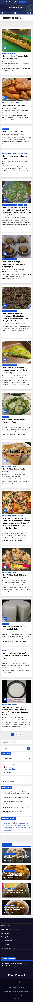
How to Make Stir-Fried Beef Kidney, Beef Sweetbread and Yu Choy (15, 655)
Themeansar (16, 984)
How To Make (6, 53)
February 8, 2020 (9, 474)
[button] (28, 13)
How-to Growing (18, 825)
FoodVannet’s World (7, 995)
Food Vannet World (8, 823)
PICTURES (12, 53)
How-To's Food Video (7, 963)
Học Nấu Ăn (5, 944)
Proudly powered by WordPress (11, 982)
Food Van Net (16, 7)
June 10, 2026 (8, 108)
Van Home (4, 952)
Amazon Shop (8, 830)
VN (15, 61)
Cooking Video (6, 153)
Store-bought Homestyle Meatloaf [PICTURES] (15, 891)
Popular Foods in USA (8, 948)
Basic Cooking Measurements (10, 929)
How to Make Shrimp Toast (13, 105)
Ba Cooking (16, 827)
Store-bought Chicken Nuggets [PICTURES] (16, 797)
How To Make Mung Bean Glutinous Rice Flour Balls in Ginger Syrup (13, 264)
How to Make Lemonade (12, 132)
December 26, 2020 (9, 375)
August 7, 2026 (10, 860)
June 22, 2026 (8, 61)
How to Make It (25, 827)
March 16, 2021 (8, 269)
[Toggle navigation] (15, 13)
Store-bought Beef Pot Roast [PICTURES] (15, 807)
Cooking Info (5, 933)
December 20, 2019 (9, 580)
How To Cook (14, 153)
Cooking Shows (20, 134)
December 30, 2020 (9, 323)
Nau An (9, 827)
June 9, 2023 (7, 161)
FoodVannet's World (7, 940)
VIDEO (17, 102)
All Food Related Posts (21, 823)
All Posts (3, 922)
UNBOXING (12, 871)
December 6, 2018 (9, 660)
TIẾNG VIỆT (12, 102)
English (7, 742)
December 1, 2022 (9, 217)
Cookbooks (9, 965)
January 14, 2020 (9, 531)
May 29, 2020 (8, 424)
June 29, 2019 (8, 632)
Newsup (26, 982)
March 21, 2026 (8, 134)
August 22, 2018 (9, 717)
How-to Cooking (7, 825)
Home (10, 987)
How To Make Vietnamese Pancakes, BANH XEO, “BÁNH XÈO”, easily (14, 370)
